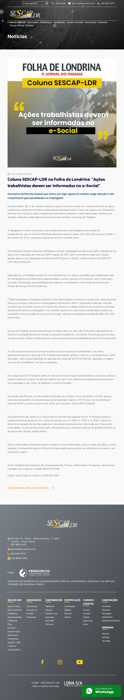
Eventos (87, 613)
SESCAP (22, 22)
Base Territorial (15, 609)
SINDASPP (107, 617)
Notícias (105, 637)
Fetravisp (106, 606)
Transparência (14, 649)
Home (13, 22)
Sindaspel (106, 613)
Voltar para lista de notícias (28, 488)
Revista (105, 633)
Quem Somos (14, 606)
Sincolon (106, 609)
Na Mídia (106, 640)
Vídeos (86, 617)
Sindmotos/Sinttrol (111, 620)
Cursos (86, 609)
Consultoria (31, 606)
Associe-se (31, 609)
